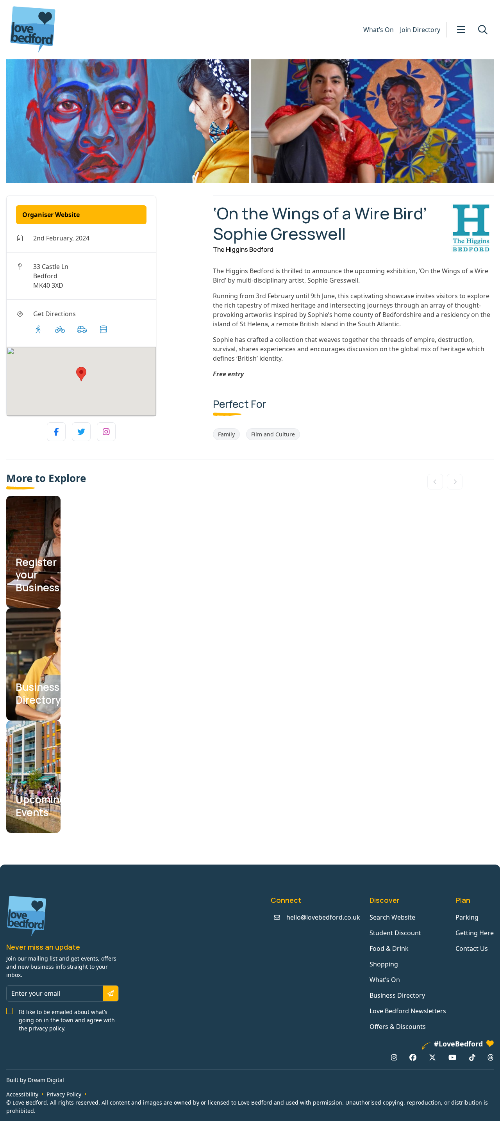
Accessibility (22, 1094)
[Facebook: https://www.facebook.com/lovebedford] (412, 1057)
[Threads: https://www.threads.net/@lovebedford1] (491, 1057)
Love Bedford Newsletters (408, 1011)
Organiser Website (51, 214)
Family (226, 434)
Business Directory (397, 995)
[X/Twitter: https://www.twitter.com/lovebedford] (432, 1057)
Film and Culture (273, 434)
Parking (467, 917)
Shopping (384, 964)
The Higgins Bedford (243, 249)
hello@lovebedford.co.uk (323, 917)
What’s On (378, 29)
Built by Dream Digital (35, 1080)
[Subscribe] (110, 993)
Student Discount (395, 933)
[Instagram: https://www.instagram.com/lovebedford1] (394, 1057)
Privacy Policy (63, 1094)
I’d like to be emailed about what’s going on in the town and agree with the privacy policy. (67, 1020)
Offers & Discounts (398, 1026)
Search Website (392, 917)
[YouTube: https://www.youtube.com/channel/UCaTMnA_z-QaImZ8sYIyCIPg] (452, 1057)
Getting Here (474, 933)
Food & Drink (389, 948)
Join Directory (420, 29)
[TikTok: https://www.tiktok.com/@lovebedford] (472, 1057)
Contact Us (471, 948)
